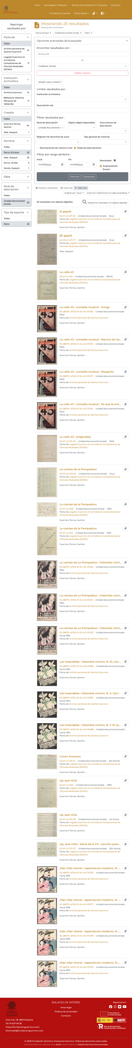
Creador (9, 112)
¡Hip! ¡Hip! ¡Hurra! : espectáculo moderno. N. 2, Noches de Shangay (91, 868)
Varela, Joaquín (16, 169)
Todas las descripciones (89, 148)
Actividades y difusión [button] (55, 5)
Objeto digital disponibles (81, 122)
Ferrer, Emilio (16, 164)
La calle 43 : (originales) (75, 436)
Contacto (115, 5)
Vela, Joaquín (16, 133)
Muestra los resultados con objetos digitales (107, 203)
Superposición (110, 166)
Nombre (9, 140)
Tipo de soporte (14, 212)
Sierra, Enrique (16, 153)
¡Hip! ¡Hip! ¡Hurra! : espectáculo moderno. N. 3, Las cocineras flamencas (91, 899)
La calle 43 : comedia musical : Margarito (87, 371)
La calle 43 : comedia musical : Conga (85, 307)
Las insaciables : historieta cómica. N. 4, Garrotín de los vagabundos (91, 693)
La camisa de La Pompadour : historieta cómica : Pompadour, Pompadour (91, 595)
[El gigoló (66, 235)
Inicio (37, 5)
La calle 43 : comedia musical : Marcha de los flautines (91, 339)
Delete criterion (83, 73)
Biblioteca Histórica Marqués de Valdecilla (16, 101)
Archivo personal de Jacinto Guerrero (16, 50)
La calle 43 (67, 272)
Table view (82, 188)
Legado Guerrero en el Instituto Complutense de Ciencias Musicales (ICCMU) (16, 63)
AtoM (58, 1044)
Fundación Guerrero (60, 13)
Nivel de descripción (11, 188)
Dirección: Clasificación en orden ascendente (107, 193)
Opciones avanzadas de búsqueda (59, 40)
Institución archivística (11, 79)
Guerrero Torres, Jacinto (16, 125)
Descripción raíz (45, 105)
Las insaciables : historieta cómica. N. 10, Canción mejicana (91, 661)
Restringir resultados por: (16, 26)
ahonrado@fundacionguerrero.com (24, 1030)
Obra (7, 176)
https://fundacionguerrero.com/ (22, 1027)
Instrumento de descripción (108, 124)
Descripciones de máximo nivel (56, 148)
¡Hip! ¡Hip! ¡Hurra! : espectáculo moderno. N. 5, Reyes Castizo (91, 931)
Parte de (9, 37)
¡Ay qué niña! (68, 780)
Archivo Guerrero (16, 93)
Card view (68, 188)
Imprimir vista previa (47, 188)
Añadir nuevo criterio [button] (49, 82)
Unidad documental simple (16, 202)
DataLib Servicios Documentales (93, 1044)
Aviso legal (66, 1007)
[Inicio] (10, 9)
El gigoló (65, 211)
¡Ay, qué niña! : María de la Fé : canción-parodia (91, 844)
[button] (94, 13)
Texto (16, 224)
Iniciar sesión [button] (80, 13)
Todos (7, 43)
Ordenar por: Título (73, 193)
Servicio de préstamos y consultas (89, 5)
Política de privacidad (66, 1011)
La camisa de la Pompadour (78, 469)
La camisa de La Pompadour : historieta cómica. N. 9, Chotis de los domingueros (91, 628)
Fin (70, 159)
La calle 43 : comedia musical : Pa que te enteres (91, 404)
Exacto (106, 169)
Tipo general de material (97, 137)
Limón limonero (70, 756)
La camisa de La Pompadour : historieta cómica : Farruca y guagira (91, 562)
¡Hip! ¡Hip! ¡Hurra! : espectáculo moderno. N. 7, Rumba (91, 962)
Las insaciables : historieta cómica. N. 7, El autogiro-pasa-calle (91, 725)
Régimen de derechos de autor (53, 137)
